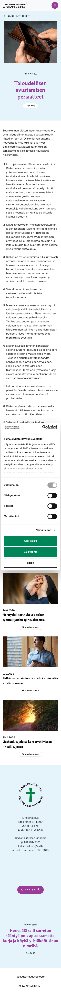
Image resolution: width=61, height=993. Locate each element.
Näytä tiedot (43, 530)
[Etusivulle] (15, 5)
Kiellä (30, 562)
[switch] (52, 495)
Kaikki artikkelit (18, 16)
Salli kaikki (30, 540)
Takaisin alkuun (29, 986)
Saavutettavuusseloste (30, 976)
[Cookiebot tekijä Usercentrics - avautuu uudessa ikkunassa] (43, 427)
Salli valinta (30, 551)
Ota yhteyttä (30, 889)
